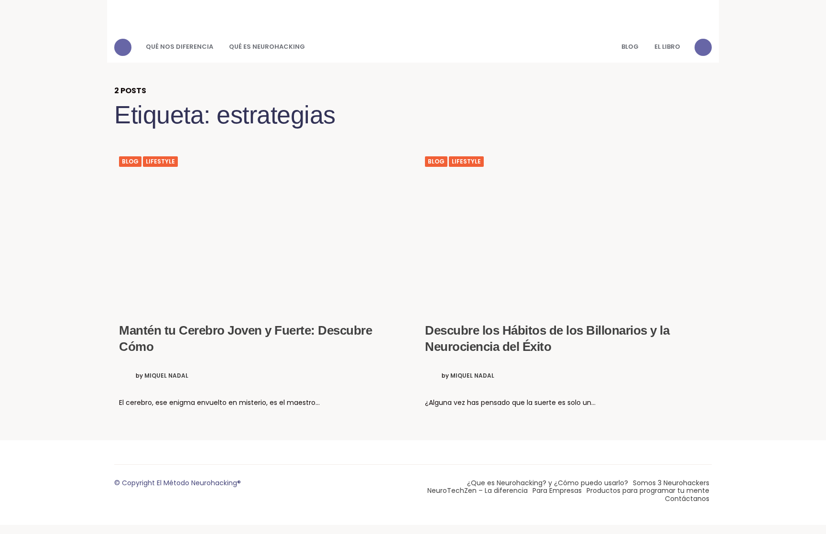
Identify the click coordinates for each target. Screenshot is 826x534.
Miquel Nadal (166, 375)
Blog (630, 46)
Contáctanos (687, 498)
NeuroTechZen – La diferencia (477, 490)
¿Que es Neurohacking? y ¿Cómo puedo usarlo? (547, 483)
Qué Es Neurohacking (267, 46)
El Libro (667, 46)
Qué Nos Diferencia (179, 46)
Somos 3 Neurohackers (671, 483)
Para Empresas (557, 490)
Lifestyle (160, 161)
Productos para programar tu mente (648, 490)
